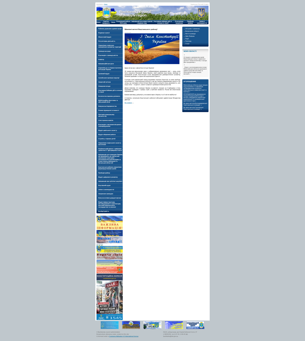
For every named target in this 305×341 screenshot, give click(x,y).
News (105, 4)
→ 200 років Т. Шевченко (191, 29)
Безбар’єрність (103, 211)
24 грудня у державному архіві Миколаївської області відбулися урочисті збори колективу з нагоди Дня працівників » (195, 59)
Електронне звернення (179, 22)
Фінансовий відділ (104, 37)
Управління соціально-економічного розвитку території (109, 46)
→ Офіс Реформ (188, 36)
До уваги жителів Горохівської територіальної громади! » (193, 108)
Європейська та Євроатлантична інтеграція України (110, 68)
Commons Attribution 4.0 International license (123, 336)
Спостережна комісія (105, 120)
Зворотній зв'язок (104, 82)
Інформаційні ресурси (106, 64)
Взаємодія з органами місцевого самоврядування (109, 125)
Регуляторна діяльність (106, 41)
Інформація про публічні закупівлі (110, 181)
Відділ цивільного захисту (107, 130)
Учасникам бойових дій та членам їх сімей (163, 22)
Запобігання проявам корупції (108, 78)
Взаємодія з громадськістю (108, 55)
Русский (200, 4)
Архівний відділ (103, 74)
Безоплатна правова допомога (109, 96)
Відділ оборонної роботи (107, 134)
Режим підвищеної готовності (108, 110)
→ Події (186, 39)
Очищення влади (104, 86)
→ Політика (187, 41)
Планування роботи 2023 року (123, 22)
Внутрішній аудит (104, 185)
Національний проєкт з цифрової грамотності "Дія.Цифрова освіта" (110, 149)
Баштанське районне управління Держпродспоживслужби (110, 168)
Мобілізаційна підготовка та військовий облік (108, 101)
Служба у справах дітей (106, 139)
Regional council (103, 33)
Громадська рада (104, 51)
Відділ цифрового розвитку (108, 177)
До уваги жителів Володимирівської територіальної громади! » (195, 104)
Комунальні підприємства (107, 106)
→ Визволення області (191, 31)
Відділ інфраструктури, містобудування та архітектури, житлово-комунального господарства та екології (109, 204)
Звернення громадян (105, 194)
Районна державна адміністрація (110, 29)
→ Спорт (186, 44)
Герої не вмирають (106, 22)
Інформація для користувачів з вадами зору (142, 22)
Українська (194, 4)
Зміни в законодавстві (202, 22)
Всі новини (128, 103)
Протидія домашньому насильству (106, 115)
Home (99, 22)
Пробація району (190, 22)
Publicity (101, 59)
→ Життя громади (189, 34)
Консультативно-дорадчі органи (109, 198)
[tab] (110, 29)
